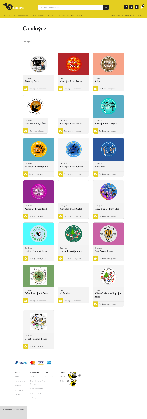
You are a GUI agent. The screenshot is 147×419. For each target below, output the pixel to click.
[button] (142, 7)
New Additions (68, 15)
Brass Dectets (9, 15)
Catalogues (19, 390)
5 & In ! (32, 376)
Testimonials (115, 15)
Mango (18, 409)
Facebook (63, 376)
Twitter (62, 381)
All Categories (34, 398)
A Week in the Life (36, 393)
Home (17, 376)
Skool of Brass (38, 15)
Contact (139, 15)
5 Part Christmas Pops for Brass (37, 382)
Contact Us (49, 376)
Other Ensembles (23, 15)
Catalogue (80, 15)
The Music (18, 395)
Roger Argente (128, 15)
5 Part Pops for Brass (37, 388)
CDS (58, 15)
